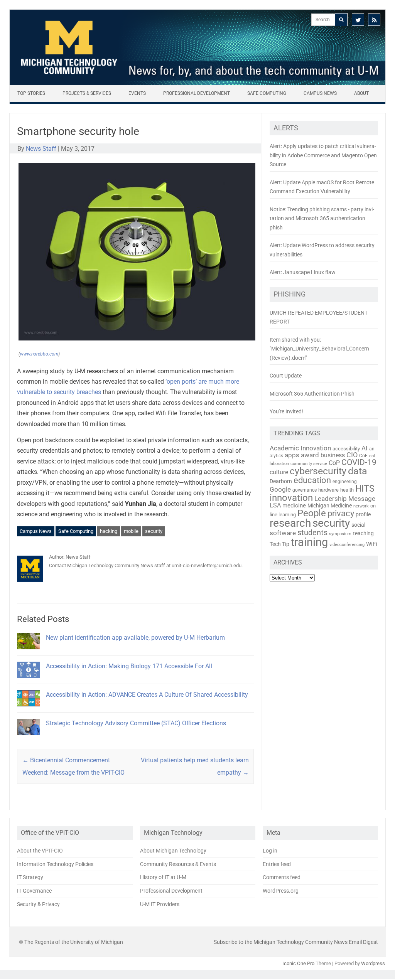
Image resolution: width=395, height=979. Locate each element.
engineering (345, 481)
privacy (340, 513)
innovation (291, 497)
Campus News (320, 93)
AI (364, 448)
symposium (340, 533)
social (358, 525)
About (361, 93)
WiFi (371, 544)
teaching (363, 533)
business (333, 455)
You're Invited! (286, 411)
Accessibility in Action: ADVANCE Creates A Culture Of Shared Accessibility (147, 694)
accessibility (346, 449)
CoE (363, 455)
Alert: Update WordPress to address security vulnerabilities (322, 250)
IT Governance (34, 891)
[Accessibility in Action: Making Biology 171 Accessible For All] (28, 681)
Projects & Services (86, 93)
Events (137, 93)
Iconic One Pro (298, 963)
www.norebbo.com (39, 354)
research (290, 523)
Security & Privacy (38, 904)
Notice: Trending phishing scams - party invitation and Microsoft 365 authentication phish (322, 218)
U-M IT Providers (159, 904)
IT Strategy (30, 877)
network (361, 506)
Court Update (286, 375)
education (312, 480)
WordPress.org (281, 891)
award (310, 455)
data (357, 471)
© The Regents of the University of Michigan (71, 942)
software (283, 533)
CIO (352, 455)
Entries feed (277, 864)
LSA (275, 505)
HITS (365, 489)
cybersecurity (318, 471)
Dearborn (281, 481)
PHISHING (289, 294)
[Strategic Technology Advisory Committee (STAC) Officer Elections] (28, 738)
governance (304, 490)
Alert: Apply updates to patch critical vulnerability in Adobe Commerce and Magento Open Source (323, 155)
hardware (328, 490)
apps (292, 455)
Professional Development (196, 93)
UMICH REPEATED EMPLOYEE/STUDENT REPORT (319, 317)
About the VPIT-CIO (40, 851)
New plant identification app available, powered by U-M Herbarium (135, 637)
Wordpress (373, 963)
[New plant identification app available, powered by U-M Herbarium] (28, 652)
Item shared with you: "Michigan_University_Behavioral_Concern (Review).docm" (319, 349)
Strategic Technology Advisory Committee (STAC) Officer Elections (136, 723)
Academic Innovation (300, 448)
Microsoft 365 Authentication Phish (312, 394)
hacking (108, 531)
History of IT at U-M (163, 877)
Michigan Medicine (329, 505)
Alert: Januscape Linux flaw (303, 272)
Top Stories (31, 93)
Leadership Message (344, 498)
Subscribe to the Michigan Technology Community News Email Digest (296, 942)
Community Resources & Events (178, 864)
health (347, 490)
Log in (270, 851)
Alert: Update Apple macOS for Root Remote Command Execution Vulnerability (322, 187)
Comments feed (281, 877)
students (312, 532)
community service (308, 463)
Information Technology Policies (55, 864)
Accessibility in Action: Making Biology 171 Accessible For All (129, 666)
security (153, 531)
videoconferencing (347, 544)
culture (279, 472)
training (309, 542)
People (311, 513)
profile (363, 514)
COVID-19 (358, 462)
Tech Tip (279, 544)
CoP (334, 463)
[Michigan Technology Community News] (197, 82)
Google (280, 489)
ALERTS (285, 128)
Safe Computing (266, 93)
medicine (294, 505)
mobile (131, 531)
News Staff (41, 148)
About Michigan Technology (173, 851)
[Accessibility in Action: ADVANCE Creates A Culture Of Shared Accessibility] (28, 709)
